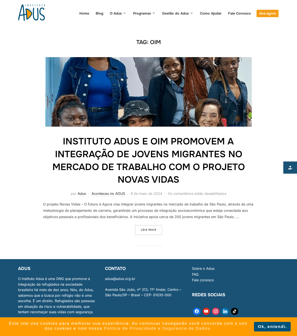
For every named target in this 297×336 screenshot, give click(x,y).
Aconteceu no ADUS (108, 193)
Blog (99, 13)
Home (84, 13)
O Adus (116, 13)
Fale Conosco (239, 13)
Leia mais (151, 228)
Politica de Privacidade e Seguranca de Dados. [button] (158, 328)
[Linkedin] (225, 311)
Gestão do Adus (175, 13)
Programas (142, 13)
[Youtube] (206, 311)
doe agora (267, 13)
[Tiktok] (234, 311)
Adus (82, 193)
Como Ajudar (211, 13)
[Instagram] (215, 311)
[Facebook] (197, 311)
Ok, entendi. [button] (272, 326)
